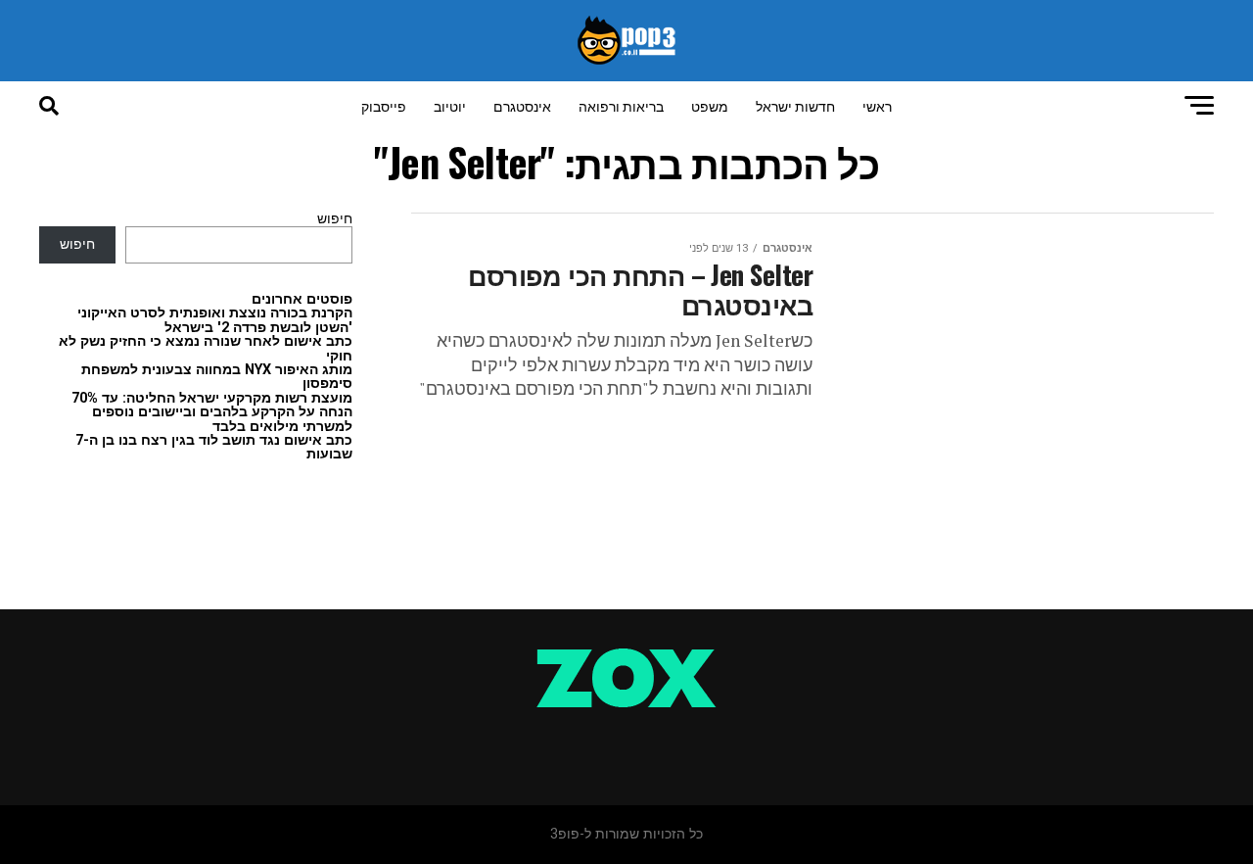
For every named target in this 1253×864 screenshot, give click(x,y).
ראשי (877, 105)
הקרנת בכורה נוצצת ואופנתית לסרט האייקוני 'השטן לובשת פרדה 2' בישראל (214, 320)
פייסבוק (383, 105)
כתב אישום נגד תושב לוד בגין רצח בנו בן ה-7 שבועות (213, 447)
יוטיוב (450, 105)
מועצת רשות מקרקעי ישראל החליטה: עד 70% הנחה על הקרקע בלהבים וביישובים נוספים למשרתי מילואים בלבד (211, 412)
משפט (709, 105)
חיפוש (334, 219)
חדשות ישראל (795, 105)
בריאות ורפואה (621, 105)
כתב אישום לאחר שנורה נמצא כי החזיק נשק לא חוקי (205, 348)
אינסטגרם (522, 105)
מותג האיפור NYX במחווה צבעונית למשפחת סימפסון (216, 376)
